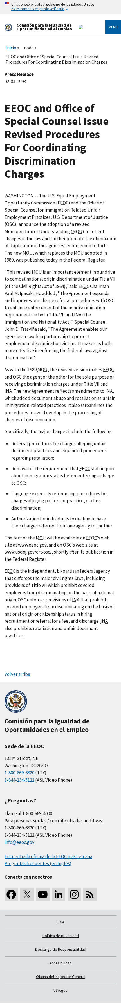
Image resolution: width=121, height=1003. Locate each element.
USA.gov (60, 990)
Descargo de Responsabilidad (60, 949)
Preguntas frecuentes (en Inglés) (38, 863)
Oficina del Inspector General (60, 976)
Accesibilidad (60, 963)
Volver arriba (17, 674)
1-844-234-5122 (19, 780)
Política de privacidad (60, 935)
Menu (113, 27)
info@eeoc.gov (19, 842)
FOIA (60, 922)
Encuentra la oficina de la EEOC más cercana (48, 856)
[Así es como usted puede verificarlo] (60, 7)
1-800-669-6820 (19, 773)
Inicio (11, 47)
